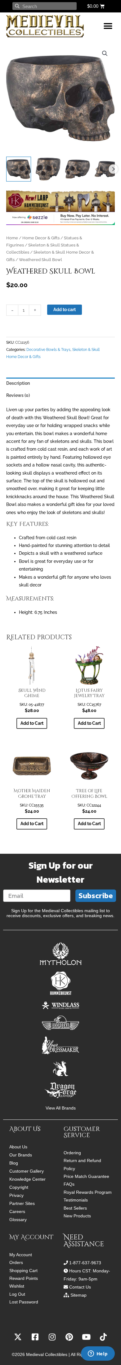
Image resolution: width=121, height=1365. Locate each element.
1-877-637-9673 (85, 1262)
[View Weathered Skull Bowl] (18, 169)
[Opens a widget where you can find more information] (98, 1354)
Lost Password (23, 1302)
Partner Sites (22, 1203)
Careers (17, 1211)
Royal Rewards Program (88, 1192)
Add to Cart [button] (31, 723)
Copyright (18, 1187)
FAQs (69, 1184)
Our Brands (20, 1154)
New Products (77, 1216)
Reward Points (23, 1278)
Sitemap (78, 1295)
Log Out (17, 1294)
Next (113, 169)
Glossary (18, 1219)
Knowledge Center (27, 1179)
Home (12, 238)
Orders (16, 1262)
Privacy (16, 1195)
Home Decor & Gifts (41, 238)
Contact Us (80, 1287)
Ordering (72, 1153)
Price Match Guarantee (86, 1176)
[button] (108, 26)
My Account (20, 1254)
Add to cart (64, 309)
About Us (18, 1146)
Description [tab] (18, 383)
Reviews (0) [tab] (18, 395)
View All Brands (61, 1108)
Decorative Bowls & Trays (48, 349)
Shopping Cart (23, 1270)
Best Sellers (75, 1208)
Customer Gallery (26, 1171)
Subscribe (95, 895)
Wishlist (16, 1286)
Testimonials (76, 1200)
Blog (13, 1162)
